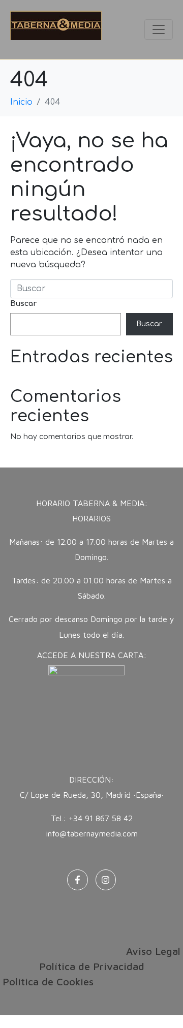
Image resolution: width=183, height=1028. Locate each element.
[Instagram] (106, 879)
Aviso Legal (153, 951)
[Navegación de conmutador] (158, 29)
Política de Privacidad (91, 966)
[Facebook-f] (77, 879)
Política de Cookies (48, 981)
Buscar (23, 303)
